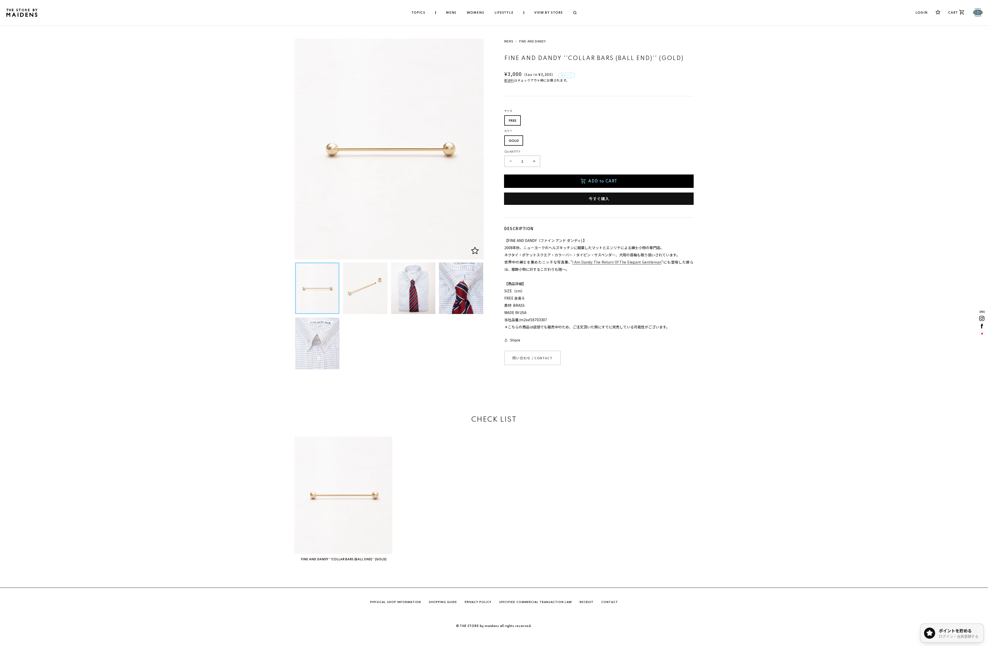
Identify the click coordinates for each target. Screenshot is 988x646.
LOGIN (921, 12)
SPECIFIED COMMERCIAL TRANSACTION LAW (535, 602)
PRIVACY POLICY (478, 602)
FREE (512, 121)
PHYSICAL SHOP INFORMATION (395, 602)
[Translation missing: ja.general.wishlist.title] (938, 12)
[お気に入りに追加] (475, 251)
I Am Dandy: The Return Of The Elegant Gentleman (616, 262)
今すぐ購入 (599, 198)
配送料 (509, 80)
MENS (508, 41)
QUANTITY (512, 151)
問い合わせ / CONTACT (532, 357)
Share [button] (515, 340)
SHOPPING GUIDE (443, 602)
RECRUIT (587, 602)
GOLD (514, 141)
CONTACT (609, 602)
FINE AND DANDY (532, 41)
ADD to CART (602, 181)
